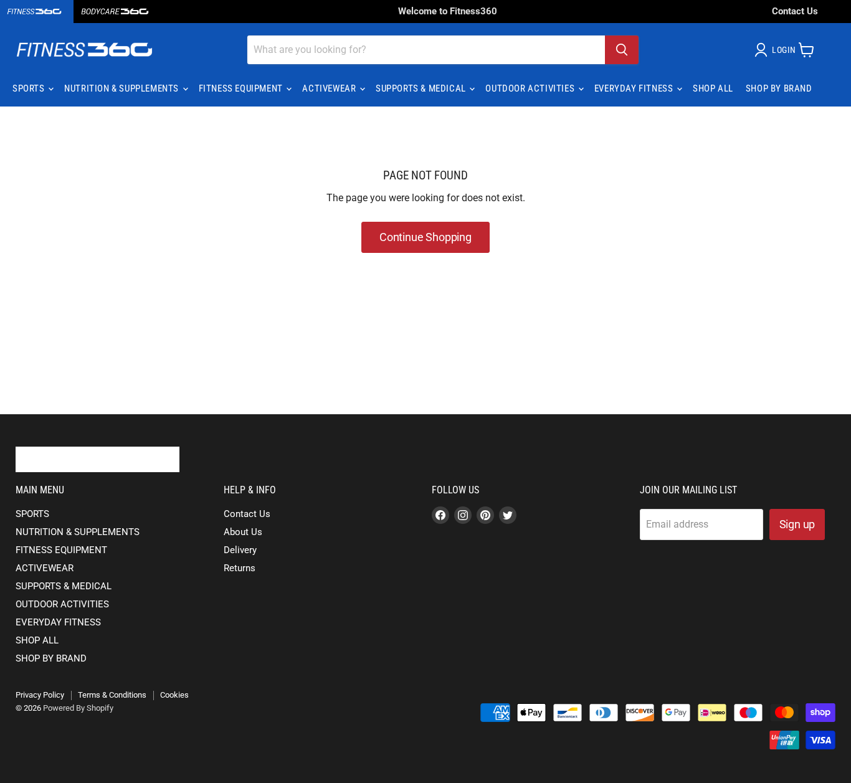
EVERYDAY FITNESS (634, 88)
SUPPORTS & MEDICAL (422, 88)
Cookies (174, 695)
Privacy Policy (40, 695)
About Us (243, 532)
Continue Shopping (425, 237)
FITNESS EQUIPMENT (242, 88)
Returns (239, 568)
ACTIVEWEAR (330, 88)
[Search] (622, 50)
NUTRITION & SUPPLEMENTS (122, 88)
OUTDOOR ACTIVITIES (530, 88)
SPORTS (29, 88)
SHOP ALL (713, 88)
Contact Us (795, 11)
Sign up (797, 524)
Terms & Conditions (112, 695)
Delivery (240, 550)
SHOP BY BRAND (779, 88)
